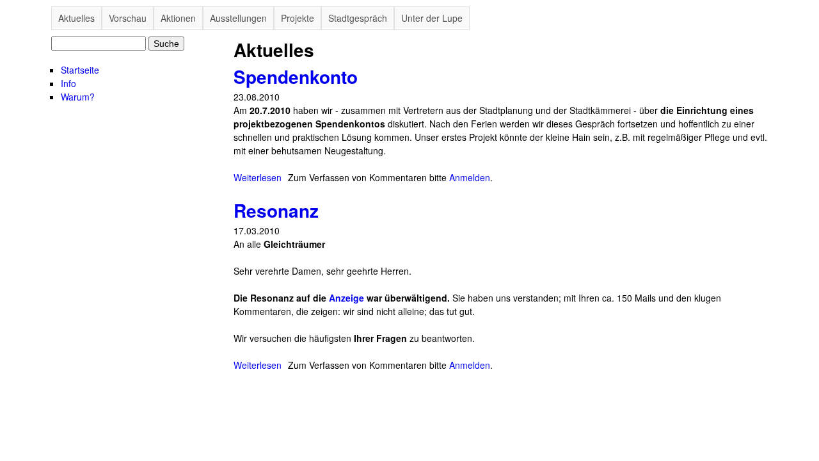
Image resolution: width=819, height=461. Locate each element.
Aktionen (178, 18)
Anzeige (346, 297)
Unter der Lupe (432, 18)
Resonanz (276, 210)
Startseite (80, 69)
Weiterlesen (258, 177)
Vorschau (128, 18)
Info (68, 83)
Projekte (297, 18)
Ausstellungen (238, 18)
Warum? (78, 96)
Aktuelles (76, 18)
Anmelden (469, 177)
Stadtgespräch (357, 18)
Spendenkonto (296, 76)
